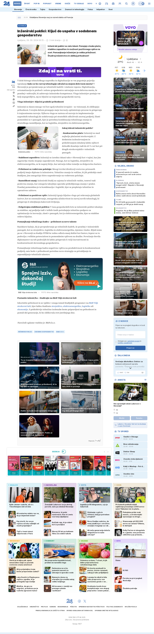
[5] (51, 465)
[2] (14, 465)
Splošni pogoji (131, 607)
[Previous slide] (104, 452)
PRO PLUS (44, 607)
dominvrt (49, 541)
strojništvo (57, 306)
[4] (38, 465)
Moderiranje (63, 607)
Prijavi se (130, 348)
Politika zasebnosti (114, 607)
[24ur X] (84, 601)
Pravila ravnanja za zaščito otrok (50, 610)
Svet (111, 9)
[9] (100, 465)
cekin (118, 485)
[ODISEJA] (59, 451)
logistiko (86, 306)
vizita (83, 485)
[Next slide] (108, 452)
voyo (118, 541)
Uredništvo (34, 607)
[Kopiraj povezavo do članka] (13, 106)
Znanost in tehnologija (74, 9)
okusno (84, 541)
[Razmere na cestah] (120, 3)
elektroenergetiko (72, 306)
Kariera (53, 607)
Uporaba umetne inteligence (106, 610)
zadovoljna (51, 485)
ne (117, 413)
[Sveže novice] (19, 17)
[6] (63, 465)
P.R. (13, 87)
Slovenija (18, 9)
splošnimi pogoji (134, 341)
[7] (75, 465)
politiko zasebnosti (125, 343)
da (117, 410)
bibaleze (14, 485)
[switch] (141, 3)
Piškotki (73, 607)
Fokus (90, 9)
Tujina (42, 9)
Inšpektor (101, 9)
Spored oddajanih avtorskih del (80, 610)
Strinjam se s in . (129, 342)
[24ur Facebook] (79, 601)
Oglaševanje (22, 607)
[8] (88, 465)
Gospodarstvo (55, 9)
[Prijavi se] (133, 4)
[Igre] (106, 3)
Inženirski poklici (25, 332)
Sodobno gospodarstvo (44, 332)
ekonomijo (22, 309)
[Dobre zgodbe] (100, 3)
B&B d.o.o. (60, 332)
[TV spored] (113, 3)
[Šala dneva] (142, 373)
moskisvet (15, 541)
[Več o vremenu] (144, 71)
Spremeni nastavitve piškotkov (92, 607)
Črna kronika (30, 9)
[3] (26, 465)
